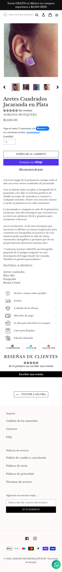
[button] (10, 110)
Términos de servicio (19, 481)
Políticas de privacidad (20, 473)
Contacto (11, 428)
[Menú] (56, 14)
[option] (16, 87)
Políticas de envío (16, 465)
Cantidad (8, 136)
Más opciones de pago (31, 169)
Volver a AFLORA (33, 394)
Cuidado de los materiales (22, 420)
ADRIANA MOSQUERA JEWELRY (29, 558)
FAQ (9, 436)
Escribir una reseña (31, 374)
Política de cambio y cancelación (26, 457)
